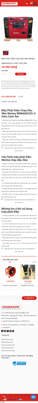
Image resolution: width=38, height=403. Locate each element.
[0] (30, 3)
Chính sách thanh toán (8, 345)
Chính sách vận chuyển (8, 350)
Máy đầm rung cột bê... (27, 285)
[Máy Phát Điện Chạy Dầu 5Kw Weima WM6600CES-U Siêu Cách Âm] (19, 28)
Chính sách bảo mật (7, 339)
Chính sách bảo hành (7, 348)
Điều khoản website (7, 342)
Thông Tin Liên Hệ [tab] (9, 102)
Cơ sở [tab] (20, 97)
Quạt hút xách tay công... (10, 285)
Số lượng (4, 70)
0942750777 (30, 298)
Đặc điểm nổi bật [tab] (8, 97)
